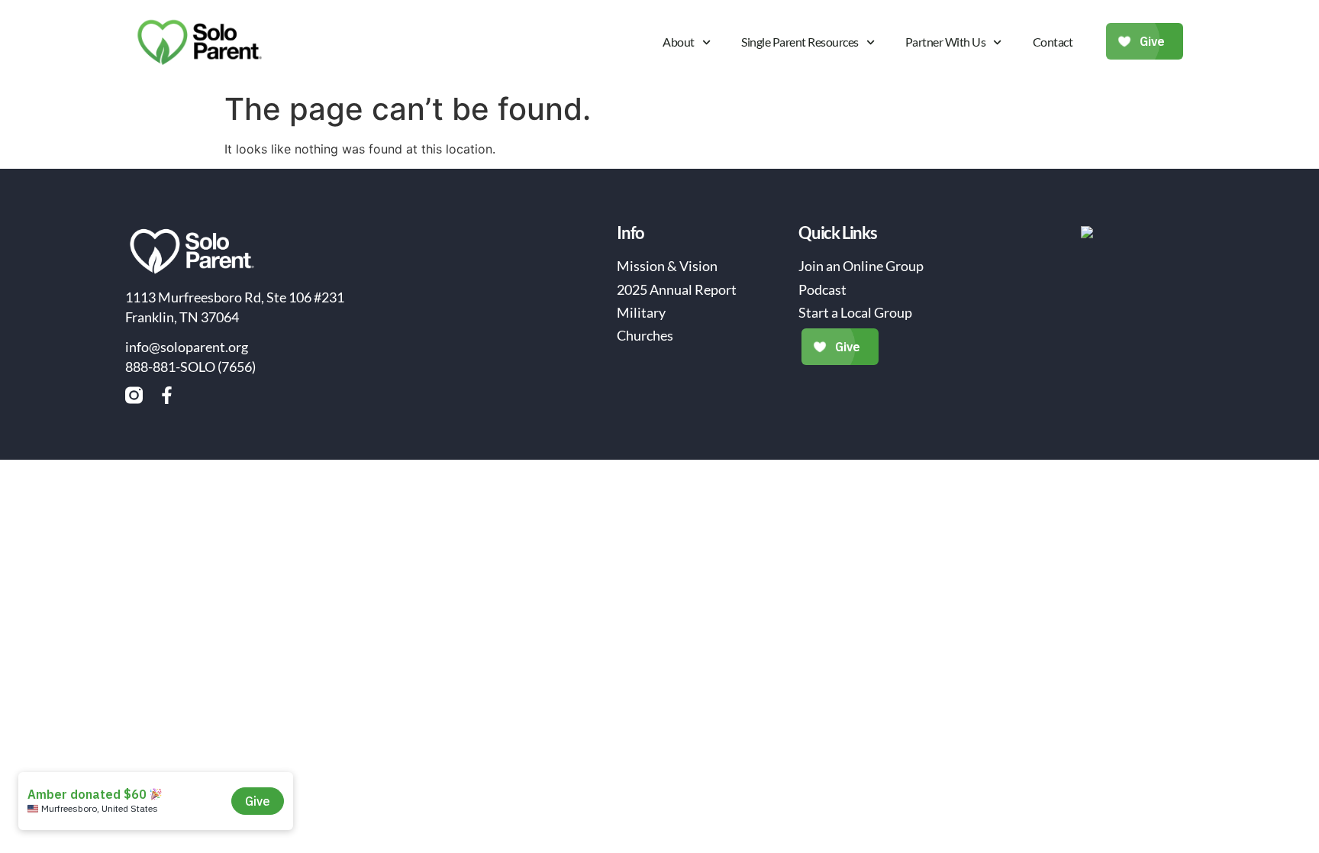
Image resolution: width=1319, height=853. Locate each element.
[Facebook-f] (167, 395)
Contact (1053, 41)
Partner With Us (945, 41)
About (679, 41)
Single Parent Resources (800, 41)
